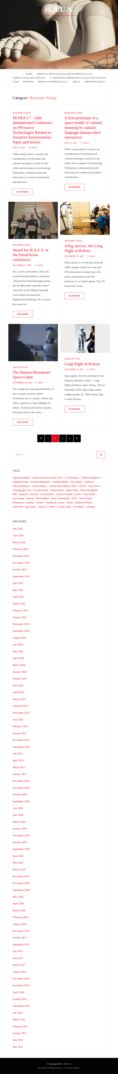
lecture (78, 494)
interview (34, 494)
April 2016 (18, 992)
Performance (18, 502)
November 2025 (21, 562)
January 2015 (20, 1033)
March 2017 (19, 965)
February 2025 (20, 610)
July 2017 (18, 951)
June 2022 (18, 719)
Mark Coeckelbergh (60, 498)
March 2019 (19, 869)
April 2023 (18, 692)
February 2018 (20, 917)
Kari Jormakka (47, 494)
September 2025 (21, 576)
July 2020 (18, 808)
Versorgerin (78, 506)
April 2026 (18, 535)
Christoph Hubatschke (40, 482)
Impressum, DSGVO (94, 82)
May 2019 (18, 862)
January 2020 (20, 828)
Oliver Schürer (86, 498)
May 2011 (18, 1046)
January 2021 (20, 774)
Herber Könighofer (89, 490)
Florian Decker (57, 490)
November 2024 (21, 630)
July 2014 (18, 1039)
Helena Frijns (72, 490)
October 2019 (20, 842)
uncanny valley (64, 506)
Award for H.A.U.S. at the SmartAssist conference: (30, 255)
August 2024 (19, 637)
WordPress (76, 1068)
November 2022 (21, 712)
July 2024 (18, 644)
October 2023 (20, 678)
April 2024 (18, 658)
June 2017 (18, 958)
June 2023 (18, 685)
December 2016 (21, 978)
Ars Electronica (72, 477)
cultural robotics (39, 486)
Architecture (20, 367)
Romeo (69, 502)
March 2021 (19, 767)
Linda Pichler (89, 494)
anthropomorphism (21, 477)
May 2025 (18, 590)
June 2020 (18, 814)
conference (89, 482)
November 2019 (21, 835)
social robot (18, 506)
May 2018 (18, 896)
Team (16, 82)
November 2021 (21, 740)
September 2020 (21, 801)
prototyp (30, 502)
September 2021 (21, 746)
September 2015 (21, 1005)
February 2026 (20, 549)
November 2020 (21, 787)
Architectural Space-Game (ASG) (47, 477)
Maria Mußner (42, 498)
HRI (15, 494)
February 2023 (20, 705)
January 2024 (20, 671)
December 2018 (21, 876)
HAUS (34, 148)
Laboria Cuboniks (64, 494)
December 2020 (21, 780)
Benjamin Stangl (22, 113)
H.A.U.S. (59, 9)
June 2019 (18, 855)
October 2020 (20, 794)
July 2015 (18, 1012)
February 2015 (20, 1026)
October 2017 (20, 937)
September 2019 (21, 849)
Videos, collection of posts (28, 78)
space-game (30, 506)
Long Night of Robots (82, 364)
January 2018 (20, 924)
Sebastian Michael (83, 502)
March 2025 (19, 603)
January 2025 (20, 617)
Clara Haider (76, 482)
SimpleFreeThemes (55, 1068)
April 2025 (18, 596)
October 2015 (20, 999)
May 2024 (18, 651)
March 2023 (19, 699)
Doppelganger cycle (22, 490)
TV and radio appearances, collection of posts (78, 78)
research (40, 502)
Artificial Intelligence (90, 477)
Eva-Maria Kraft (40, 490)
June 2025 (18, 583)
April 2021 (18, 760)
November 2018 (21, 883)
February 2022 (20, 726)
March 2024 (19, 665)
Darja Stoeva (94, 486)
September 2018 (21, 890)
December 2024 (21, 624)
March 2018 (19, 910)
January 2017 (20, 971)
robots (61, 502)
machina (30, 498)
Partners (28, 82)
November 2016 (21, 985)
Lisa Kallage (18, 498)
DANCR (82, 486)
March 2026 (19, 542)
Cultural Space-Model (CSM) (62, 486)
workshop (90, 506)
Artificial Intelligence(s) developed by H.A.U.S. (64, 74)
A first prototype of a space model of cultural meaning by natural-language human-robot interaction (83, 127)
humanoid (23, 494)
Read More (22, 192)
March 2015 (19, 1019)
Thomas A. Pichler (46, 506)
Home (29, 74)
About (76, 82)
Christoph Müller (60, 482)
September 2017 (21, 944)
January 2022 (20, 733)
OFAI (74, 498)
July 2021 (18, 753)
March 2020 (19, 821)
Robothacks (51, 502)
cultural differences (21, 486)
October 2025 (20, 569)
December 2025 (21, 556)
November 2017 (21, 930)
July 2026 (18, 528)
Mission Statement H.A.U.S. (53, 82)
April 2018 (18, 903)
